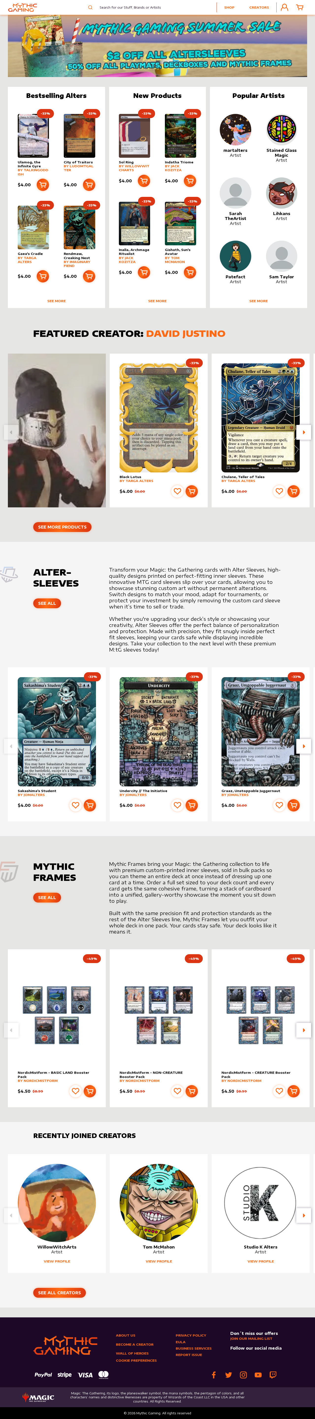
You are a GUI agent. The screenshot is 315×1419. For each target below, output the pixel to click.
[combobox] (126, 7)
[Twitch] (273, 1375)
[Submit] (89, 7)
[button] (303, 432)
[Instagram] (243, 1375)
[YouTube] (258, 1375)
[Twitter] (228, 1375)
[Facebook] (213, 1375)
